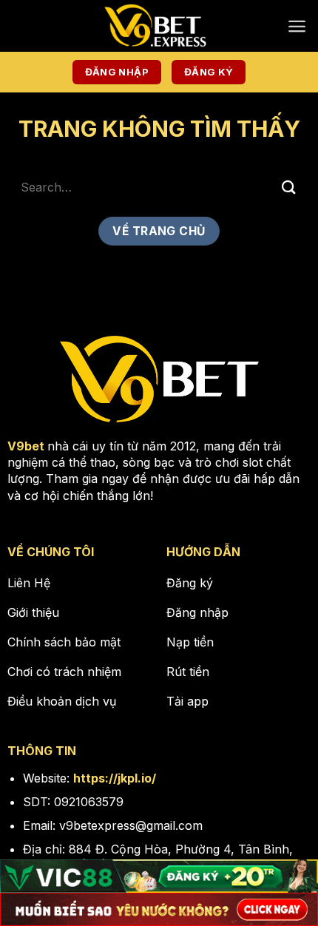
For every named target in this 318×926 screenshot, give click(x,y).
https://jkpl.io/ (114, 778)
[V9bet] (159, 26)
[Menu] (297, 26)
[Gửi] (289, 186)
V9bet (25, 446)
